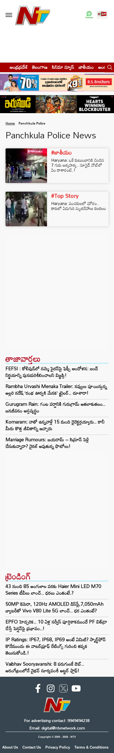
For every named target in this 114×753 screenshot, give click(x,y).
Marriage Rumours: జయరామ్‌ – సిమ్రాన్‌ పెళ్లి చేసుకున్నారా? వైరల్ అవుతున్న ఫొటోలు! (47, 443)
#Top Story (65, 195)
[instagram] (50, 689)
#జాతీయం (61, 152)
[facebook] (37, 689)
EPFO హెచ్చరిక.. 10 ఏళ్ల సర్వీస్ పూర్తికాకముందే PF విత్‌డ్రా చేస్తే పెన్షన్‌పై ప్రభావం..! (56, 625)
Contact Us (31, 747)
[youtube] (76, 689)
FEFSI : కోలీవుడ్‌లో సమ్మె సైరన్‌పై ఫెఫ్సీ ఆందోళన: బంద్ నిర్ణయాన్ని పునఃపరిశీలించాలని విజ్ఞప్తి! (52, 372)
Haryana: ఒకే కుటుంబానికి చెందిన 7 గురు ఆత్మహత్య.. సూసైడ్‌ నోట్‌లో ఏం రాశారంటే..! (77, 165)
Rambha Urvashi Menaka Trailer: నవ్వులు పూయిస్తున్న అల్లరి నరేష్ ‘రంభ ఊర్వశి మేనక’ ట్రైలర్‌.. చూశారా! (56, 389)
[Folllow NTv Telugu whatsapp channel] (89, 15)
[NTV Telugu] (32, 15)
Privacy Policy (57, 747)
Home (10, 123)
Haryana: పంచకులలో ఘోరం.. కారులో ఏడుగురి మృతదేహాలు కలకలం (78, 205)
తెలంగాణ (40, 67)
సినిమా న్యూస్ (63, 67)
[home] (3, 67)
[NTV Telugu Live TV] (102, 15)
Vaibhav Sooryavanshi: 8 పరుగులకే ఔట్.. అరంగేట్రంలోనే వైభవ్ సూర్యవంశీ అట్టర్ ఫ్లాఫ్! (45, 667)
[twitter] (63, 689)
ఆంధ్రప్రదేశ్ (19, 67)
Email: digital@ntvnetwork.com (57, 728)
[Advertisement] (57, 292)
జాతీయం (86, 67)
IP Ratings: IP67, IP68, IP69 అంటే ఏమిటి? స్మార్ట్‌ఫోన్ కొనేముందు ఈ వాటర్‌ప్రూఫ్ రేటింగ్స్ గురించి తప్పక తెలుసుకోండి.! (56, 646)
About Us (10, 747)
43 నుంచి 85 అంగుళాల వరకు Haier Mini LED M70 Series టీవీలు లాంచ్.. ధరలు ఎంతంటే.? (53, 589)
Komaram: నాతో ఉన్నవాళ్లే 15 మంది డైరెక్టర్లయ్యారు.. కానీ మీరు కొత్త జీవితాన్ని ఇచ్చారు (55, 425)
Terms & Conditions (91, 747)
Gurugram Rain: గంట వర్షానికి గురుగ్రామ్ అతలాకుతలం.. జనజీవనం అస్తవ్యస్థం (55, 407)
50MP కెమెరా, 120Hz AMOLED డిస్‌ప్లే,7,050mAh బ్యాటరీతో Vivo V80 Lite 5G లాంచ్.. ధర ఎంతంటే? (54, 607)
